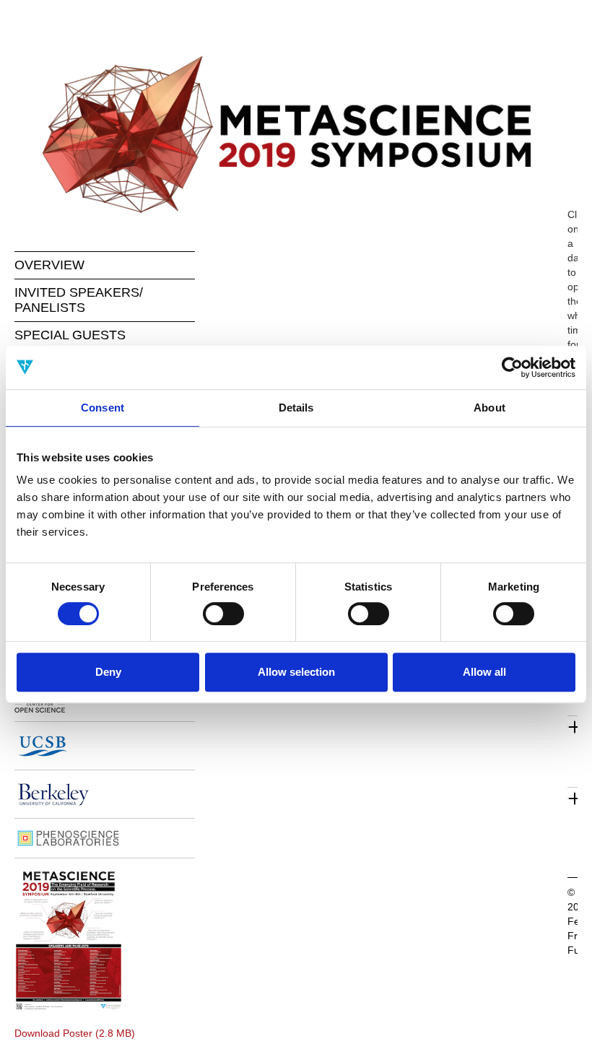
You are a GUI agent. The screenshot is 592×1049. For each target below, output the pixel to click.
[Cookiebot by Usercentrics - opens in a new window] (512, 367)
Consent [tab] (102, 407)
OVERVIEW (49, 265)
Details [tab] (296, 407)
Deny (108, 672)
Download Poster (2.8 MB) (74, 1033)
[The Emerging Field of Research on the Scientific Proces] (296, 134)
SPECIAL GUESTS (70, 335)
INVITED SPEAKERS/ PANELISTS (78, 300)
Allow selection (296, 672)
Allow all (484, 672)
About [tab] (489, 407)
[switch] (223, 613)
